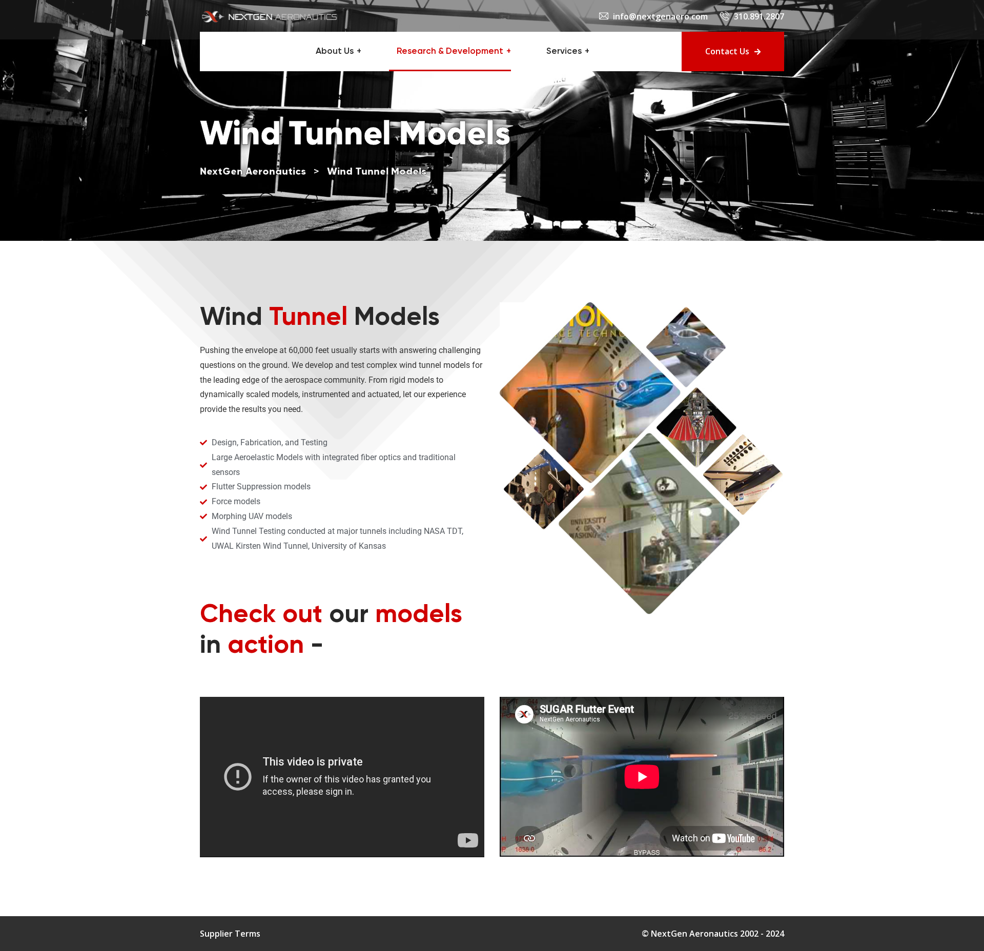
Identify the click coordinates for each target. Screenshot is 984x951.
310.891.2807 (759, 16)
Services (564, 51)
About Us (335, 51)
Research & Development (450, 51)
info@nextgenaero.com (660, 16)
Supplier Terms (230, 933)
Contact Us (727, 51)
